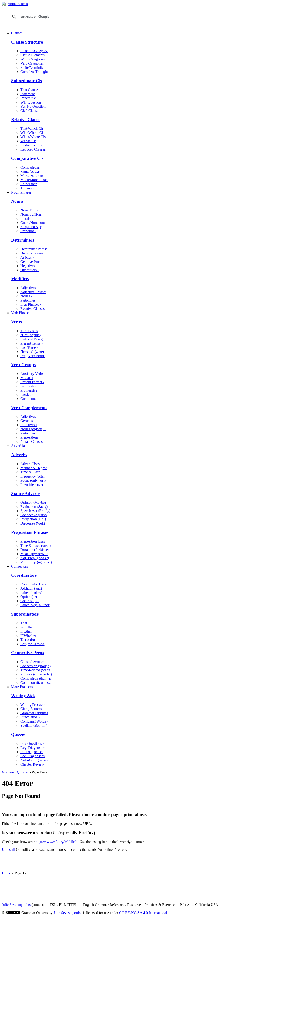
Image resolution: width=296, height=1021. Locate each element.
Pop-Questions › (32, 743)
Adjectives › (29, 288)
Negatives (27, 266)
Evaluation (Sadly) (34, 507)
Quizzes (18, 734)
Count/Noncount (32, 223)
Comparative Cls (27, 158)
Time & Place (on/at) (35, 545)
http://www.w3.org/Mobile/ (56, 842)
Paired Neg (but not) (35, 605)
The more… (29, 188)
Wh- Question (30, 102)
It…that (25, 631)
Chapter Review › (33, 764)
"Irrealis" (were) (32, 352)
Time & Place (30, 472)
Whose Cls (28, 141)
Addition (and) (31, 588)
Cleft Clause (29, 111)
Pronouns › (28, 231)
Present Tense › (31, 343)
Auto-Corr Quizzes (34, 760)
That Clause (29, 90)
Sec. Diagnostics (32, 756)
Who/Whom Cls (32, 133)
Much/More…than (34, 180)
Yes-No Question (33, 106)
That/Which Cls (31, 128)
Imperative (28, 98)
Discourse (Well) (32, 523)
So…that (26, 627)
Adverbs (19, 454)
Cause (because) (32, 662)
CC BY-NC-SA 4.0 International (143, 913)
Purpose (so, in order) (36, 674)
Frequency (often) (33, 476)
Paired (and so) (31, 592)
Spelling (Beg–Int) (33, 725)
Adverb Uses (30, 464)
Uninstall (8, 849)
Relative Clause (25, 119)
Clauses (16, 33)
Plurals (25, 218)
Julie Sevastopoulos (16, 905)
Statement (27, 94)
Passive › (26, 394)
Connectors (19, 566)
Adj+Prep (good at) (34, 558)
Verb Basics (29, 331)
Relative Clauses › (33, 309)
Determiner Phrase (33, 249)
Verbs (16, 321)
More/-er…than (31, 176)
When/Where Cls (33, 137)
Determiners (22, 240)
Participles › (28, 300)
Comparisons (30, 167)
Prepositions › (30, 437)
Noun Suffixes (31, 214)
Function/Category (34, 51)
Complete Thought (34, 72)
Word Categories (32, 59)
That (23, 623)
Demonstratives (31, 253)
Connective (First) (33, 515)
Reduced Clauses (33, 149)
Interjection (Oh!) (33, 519)
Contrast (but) (30, 601)
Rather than (28, 184)
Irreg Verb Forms (32, 356)
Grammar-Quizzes (15, 772)
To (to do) (27, 640)
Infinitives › (28, 425)
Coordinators (24, 575)
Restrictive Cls (31, 145)
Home (6, 873)
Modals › (26, 378)
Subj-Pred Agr (30, 227)
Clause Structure (27, 42)
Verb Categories (32, 63)
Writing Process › (32, 705)
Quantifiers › (29, 270)
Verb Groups (23, 364)
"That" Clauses (31, 441)
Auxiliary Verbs (31, 374)
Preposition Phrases (29, 532)
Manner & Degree (33, 468)
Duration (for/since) (34, 550)
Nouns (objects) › (33, 429)
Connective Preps (27, 652)
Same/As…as (30, 171)
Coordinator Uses (33, 584)
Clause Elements (32, 55)
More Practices (22, 687)
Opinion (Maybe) (33, 502)
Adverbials (19, 446)
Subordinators (25, 614)
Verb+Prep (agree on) (36, 562)
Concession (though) (35, 666)
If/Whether (28, 636)
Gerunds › (27, 421)
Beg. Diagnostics (32, 748)
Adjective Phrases (33, 292)
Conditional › (30, 399)
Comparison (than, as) (36, 678)
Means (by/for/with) (34, 554)
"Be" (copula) (30, 335)
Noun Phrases (21, 192)
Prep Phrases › (30, 304)
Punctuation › (30, 717)
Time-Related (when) (35, 670)
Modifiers (20, 278)
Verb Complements (29, 407)
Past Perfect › (30, 386)
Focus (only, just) (33, 480)
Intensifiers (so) (31, 485)
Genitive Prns (30, 262)
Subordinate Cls (26, 80)
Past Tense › (29, 347)
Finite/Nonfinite (31, 67)
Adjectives (28, 416)
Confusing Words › (34, 721)
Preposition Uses (32, 541)
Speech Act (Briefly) (35, 511)
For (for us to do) (32, 644)
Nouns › (26, 296)
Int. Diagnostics (31, 752)
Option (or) (28, 597)
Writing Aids (23, 695)
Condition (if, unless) (35, 683)
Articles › (27, 257)
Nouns (17, 201)
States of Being (31, 339)
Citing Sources (31, 709)
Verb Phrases (20, 313)
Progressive (28, 390)
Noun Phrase (29, 210)
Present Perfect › (32, 382)
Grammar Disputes (34, 713)
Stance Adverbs (25, 493)
